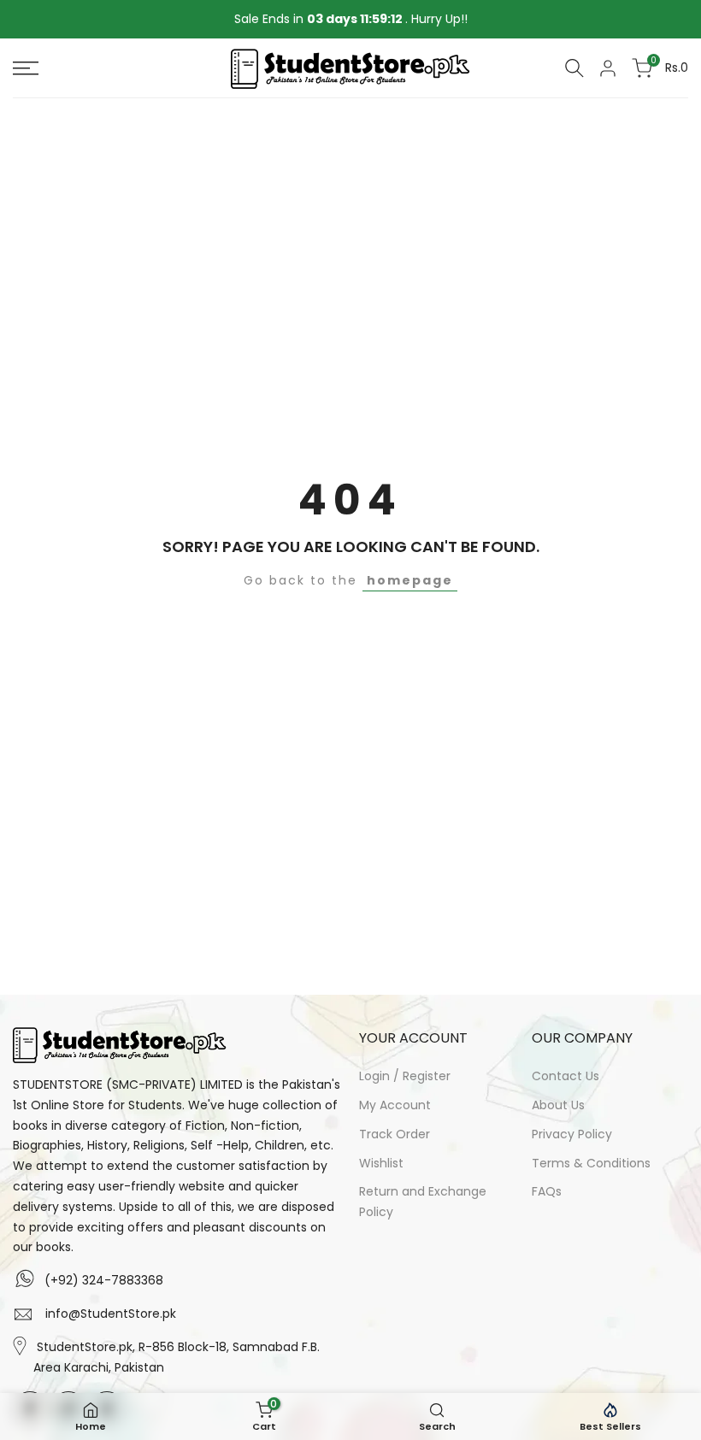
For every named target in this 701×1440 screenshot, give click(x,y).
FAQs (547, 1191)
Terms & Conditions (591, 1163)
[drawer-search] (574, 68)
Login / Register (405, 1075)
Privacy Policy (572, 1134)
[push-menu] (25, 68)
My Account (395, 1105)
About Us (558, 1105)
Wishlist (381, 1163)
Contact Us (565, 1075)
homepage (410, 580)
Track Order (394, 1134)
